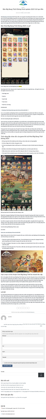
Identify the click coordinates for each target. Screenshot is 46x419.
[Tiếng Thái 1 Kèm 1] (23, 2)
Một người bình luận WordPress (7, 397)
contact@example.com (10, 413)
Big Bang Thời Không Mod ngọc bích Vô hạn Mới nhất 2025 (14, 110)
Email (3, 351)
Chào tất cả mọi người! (22, 397)
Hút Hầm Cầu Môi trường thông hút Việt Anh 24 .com (12, 385)
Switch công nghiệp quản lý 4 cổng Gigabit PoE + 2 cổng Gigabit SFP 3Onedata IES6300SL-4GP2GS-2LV (23, 391)
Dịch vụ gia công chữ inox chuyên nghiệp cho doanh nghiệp (13, 383)
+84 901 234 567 (10, 411)
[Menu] (1, 2)
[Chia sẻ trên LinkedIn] (28, 308)
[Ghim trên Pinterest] (26, 308)
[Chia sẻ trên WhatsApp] (18, 308)
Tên (3, 346)
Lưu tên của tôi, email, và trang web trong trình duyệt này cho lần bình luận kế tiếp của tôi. (20, 362)
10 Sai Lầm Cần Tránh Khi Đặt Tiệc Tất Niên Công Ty (12, 387)
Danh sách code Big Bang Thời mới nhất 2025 (10, 232)
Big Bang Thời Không (7, 16)
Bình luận (4, 335)
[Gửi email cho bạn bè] (24, 308)
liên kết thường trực (30, 312)
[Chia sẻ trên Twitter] (22, 308)
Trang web (4, 357)
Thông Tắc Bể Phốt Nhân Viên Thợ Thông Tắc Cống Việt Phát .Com (15, 389)
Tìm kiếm (2, 371)
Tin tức (23, 7)
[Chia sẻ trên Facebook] (20, 308)
